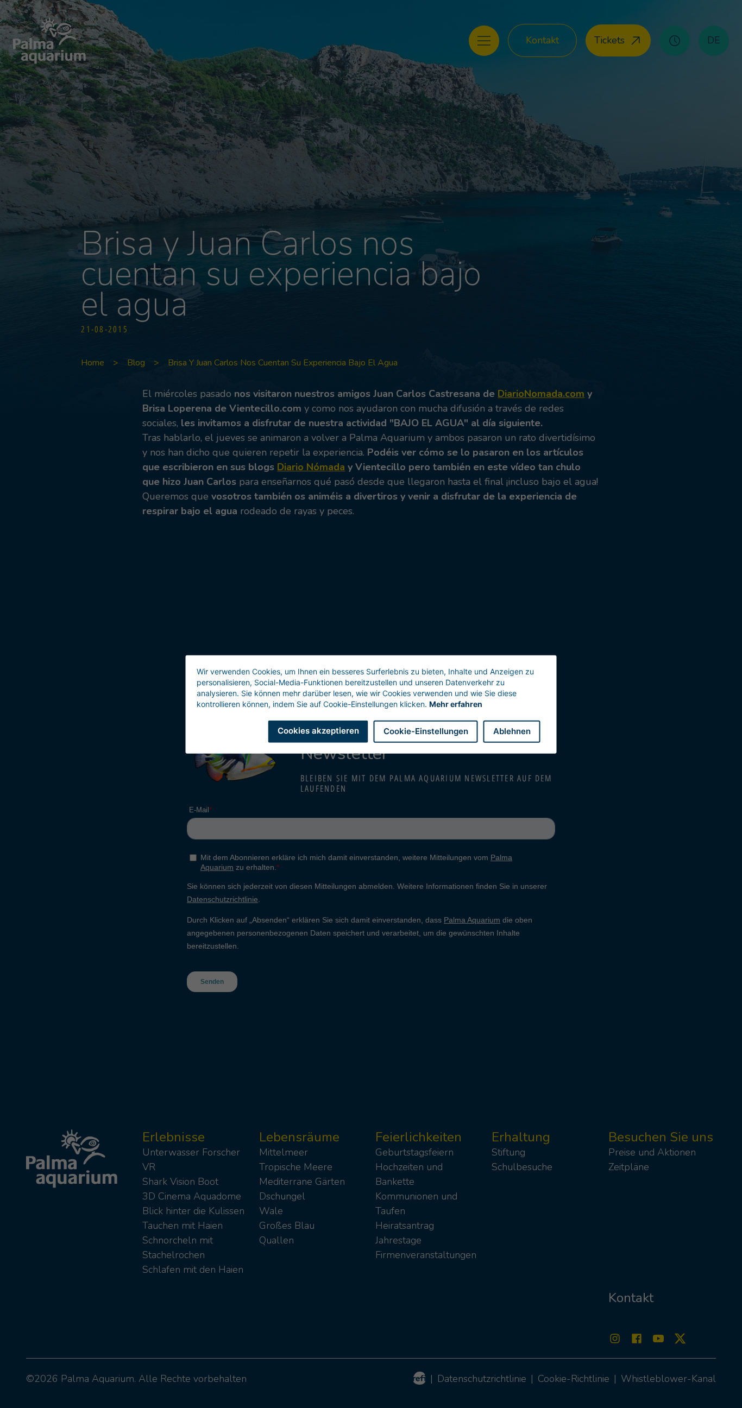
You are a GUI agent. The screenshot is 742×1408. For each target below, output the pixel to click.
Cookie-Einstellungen (425, 730)
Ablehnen (512, 730)
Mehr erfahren (455, 703)
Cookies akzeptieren (318, 730)
